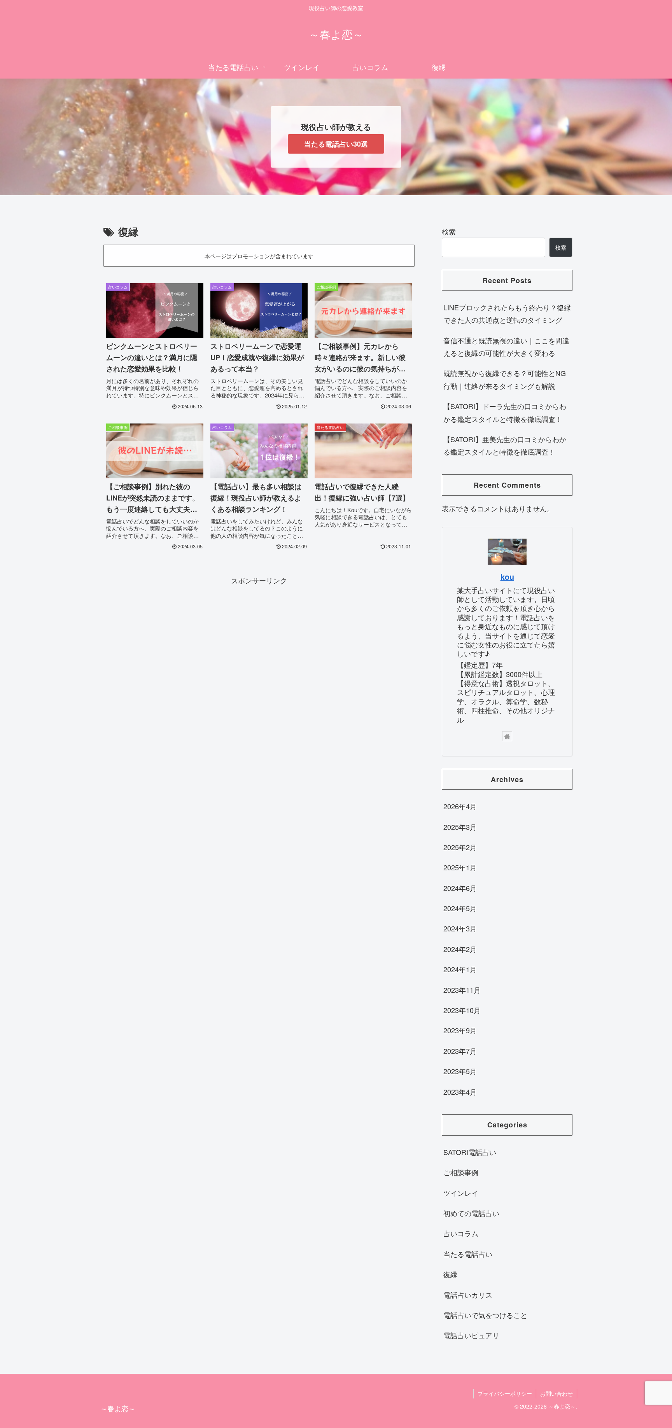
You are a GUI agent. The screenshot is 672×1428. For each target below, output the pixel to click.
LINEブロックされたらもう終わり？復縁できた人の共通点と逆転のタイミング (507, 313)
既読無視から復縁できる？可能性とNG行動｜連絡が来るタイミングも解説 (504, 379)
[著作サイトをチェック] (507, 736)
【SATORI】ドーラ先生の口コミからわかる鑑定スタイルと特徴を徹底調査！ (504, 412)
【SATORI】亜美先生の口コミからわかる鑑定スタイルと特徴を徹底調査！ (504, 445)
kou (507, 576)
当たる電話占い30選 (336, 144)
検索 (449, 231)
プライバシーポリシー (505, 1393)
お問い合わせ (556, 1393)
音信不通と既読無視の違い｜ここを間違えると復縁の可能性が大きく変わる (506, 346)
